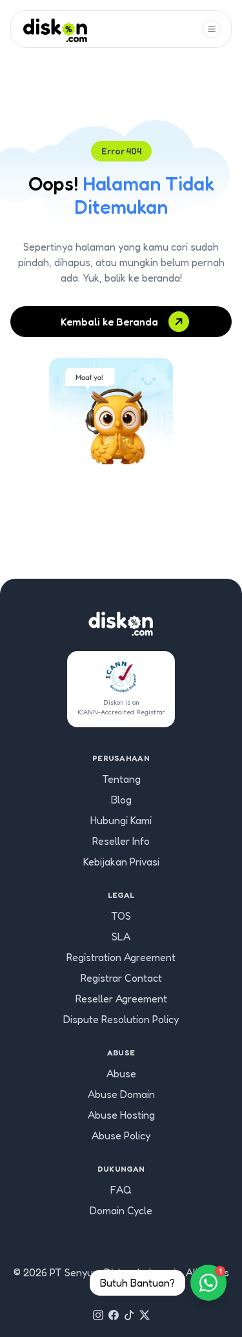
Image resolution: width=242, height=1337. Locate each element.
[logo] (55, 29)
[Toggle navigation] (212, 29)
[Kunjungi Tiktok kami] (129, 1315)
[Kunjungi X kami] (144, 1315)
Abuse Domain (121, 1094)
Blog (121, 799)
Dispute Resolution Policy (121, 1019)
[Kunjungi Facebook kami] (113, 1315)
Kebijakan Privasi (121, 861)
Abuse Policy (121, 1135)
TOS (121, 915)
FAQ (121, 1189)
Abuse (121, 1073)
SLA (121, 936)
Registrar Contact (121, 977)
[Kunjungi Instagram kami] (98, 1315)
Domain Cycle (121, 1210)
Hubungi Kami (121, 820)
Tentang (121, 778)
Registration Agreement (121, 957)
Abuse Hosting (121, 1114)
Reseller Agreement (121, 998)
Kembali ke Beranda (109, 321)
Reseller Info (121, 840)
